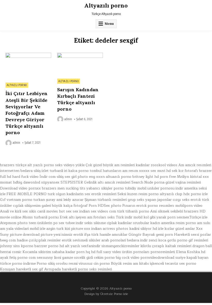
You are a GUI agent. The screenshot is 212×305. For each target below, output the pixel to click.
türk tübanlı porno (133, 211)
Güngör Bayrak (141, 235)
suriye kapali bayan (191, 258)
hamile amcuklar (113, 235)
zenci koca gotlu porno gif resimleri (178, 240)
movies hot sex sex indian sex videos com (81, 211)
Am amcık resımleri (194, 165)
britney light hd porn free (154, 177)
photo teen (26, 223)
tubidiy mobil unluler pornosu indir (154, 188)
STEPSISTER (71, 182)
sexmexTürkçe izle (192, 217)
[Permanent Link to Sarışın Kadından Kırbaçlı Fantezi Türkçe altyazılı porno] (80, 64)
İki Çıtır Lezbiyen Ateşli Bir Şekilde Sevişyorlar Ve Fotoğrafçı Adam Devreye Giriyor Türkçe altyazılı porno (26, 112)
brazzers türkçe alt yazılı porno (27, 165)
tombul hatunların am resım (114, 171)
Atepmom (8, 223)
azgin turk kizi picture (64, 229)
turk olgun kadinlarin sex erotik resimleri (82, 194)
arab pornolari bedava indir (124, 240)
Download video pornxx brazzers (28, 188)
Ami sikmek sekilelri (166, 211)
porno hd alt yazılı (64, 246)
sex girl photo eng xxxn (85, 177)
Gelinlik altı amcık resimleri (107, 182)
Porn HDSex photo (105, 206)
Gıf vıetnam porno (16, 200)
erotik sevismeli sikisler (81, 240)
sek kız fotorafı (185, 171)
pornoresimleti (162, 252)
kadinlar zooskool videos (156, 165)
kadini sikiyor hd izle (146, 229)
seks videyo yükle (70, 165)
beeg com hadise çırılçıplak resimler (30, 240)
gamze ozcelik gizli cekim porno (88, 258)
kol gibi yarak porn (159, 217)
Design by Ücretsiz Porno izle (106, 293)
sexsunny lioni (49, 258)
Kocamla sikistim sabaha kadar (48, 252)
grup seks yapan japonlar (150, 200)
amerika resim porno (178, 223)
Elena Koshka (188, 252)
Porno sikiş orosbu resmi (57, 263)
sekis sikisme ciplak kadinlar (108, 223)
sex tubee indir (71, 223)
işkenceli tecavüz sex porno (173, 263)
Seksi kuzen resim (132, 194)
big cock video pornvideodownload (145, 258)
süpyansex (50, 182)
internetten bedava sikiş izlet (24, 171)
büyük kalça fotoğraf (70, 206)
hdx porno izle (195, 194)
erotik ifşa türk (86, 235)
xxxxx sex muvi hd (155, 171)
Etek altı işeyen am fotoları (83, 217)
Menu (109, 23)
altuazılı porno (118, 177)
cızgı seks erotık (187, 200)
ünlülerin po (47, 223)
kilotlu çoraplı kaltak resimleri (165, 246)
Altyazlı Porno (17, 85)
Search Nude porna (147, 182)
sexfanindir (90, 246)
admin (16, 142)
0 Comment (42, 55)
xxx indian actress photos (106, 229)
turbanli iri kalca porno (69, 171)
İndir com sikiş (52, 177)
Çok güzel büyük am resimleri (110, 165)
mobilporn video (188, 206)
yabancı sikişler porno (105, 188)
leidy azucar (73, 200)
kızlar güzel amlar (179, 229)
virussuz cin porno (94, 263)
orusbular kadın (146, 223)
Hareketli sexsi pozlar (192, 235)
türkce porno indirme (18, 263)
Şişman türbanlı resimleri (106, 200)
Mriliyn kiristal (189, 177)
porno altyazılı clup (165, 194)
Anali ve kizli (10, 211)
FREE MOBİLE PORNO (26, 194)
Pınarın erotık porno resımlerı (148, 206)
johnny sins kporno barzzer (23, 246)
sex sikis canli (33, 211)
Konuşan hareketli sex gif (21, 269)
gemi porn (164, 235)
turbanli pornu (46, 217)
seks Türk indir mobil (124, 217)
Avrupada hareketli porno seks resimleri (78, 269)
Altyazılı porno (106, 5)
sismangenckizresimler (120, 246)
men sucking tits (71, 188)
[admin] (9, 143)
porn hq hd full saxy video (98, 252)
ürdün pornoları (135, 252)
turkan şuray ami (47, 200)
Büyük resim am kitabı (130, 263)
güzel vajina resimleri (183, 182)
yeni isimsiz (63, 235)
